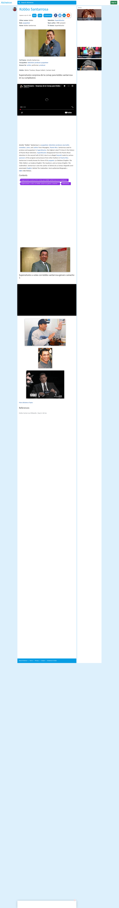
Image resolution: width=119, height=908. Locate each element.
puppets (51, 160)
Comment (47, 15)
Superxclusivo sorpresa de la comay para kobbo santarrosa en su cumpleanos (44, 180)
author (36, 147)
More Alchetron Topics (26, 381)
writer (29, 65)
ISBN (20, 171)
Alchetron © (52, 639)
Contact (43, 639)
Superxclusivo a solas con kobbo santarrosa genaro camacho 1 (40, 183)
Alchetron (6, 2)
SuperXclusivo (59, 20)
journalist (66, 145)
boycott (59, 155)
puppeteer (26, 23)
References (66, 183)
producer (42, 65)
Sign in (113, 2)
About (23, 639)
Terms (31, 639)
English (29, 168)
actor (28, 147)
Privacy (37, 639)
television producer (34, 63)
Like (40, 15)
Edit (34, 15)
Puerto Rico (54, 147)
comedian (22, 147)
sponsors (22, 158)
